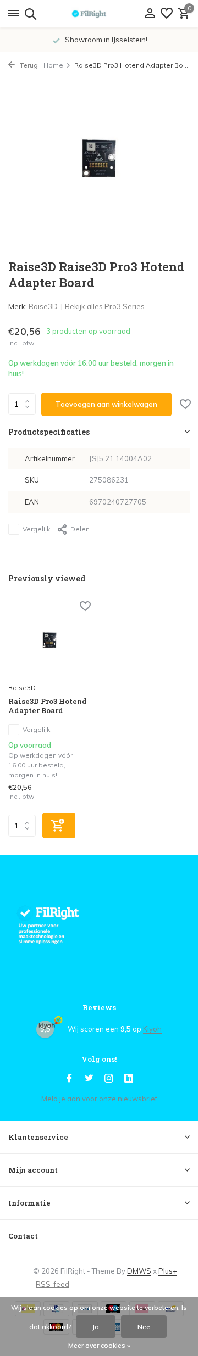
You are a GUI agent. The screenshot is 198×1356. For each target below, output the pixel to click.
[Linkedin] (128, 1078)
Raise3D (43, 306)
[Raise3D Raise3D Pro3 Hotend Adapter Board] (49, 640)
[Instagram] (109, 1078)
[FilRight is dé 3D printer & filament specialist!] (99, 13)
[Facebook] (69, 1078)
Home (53, 65)
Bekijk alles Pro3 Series (105, 306)
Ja (95, 1327)
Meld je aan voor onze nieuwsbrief (99, 1098)
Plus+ (167, 1271)
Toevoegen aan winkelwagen (106, 404)
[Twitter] (89, 1078)
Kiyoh (152, 1028)
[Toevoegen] (58, 825)
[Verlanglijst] (167, 13)
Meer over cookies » (99, 1345)
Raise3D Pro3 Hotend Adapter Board (47, 706)
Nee (144, 1327)
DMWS (139, 1271)
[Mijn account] (150, 14)
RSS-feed (52, 1284)
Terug (28, 65)
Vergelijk (36, 529)
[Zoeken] (29, 13)
